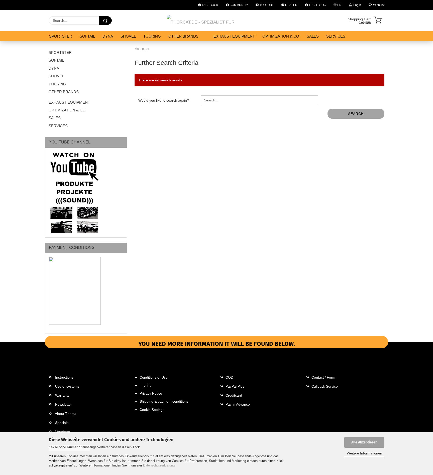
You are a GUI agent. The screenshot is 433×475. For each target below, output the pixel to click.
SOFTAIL (87, 36)
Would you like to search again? (163, 100)
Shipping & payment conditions (164, 401)
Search (356, 114)
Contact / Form (322, 377)
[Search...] (105, 20)
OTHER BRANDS (183, 36)
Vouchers (62, 432)
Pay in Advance (237, 404)
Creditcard (233, 395)
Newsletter (63, 404)
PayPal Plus (234, 386)
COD (229, 377)
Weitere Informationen (364, 453)
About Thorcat (65, 414)
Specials (61, 423)
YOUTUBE (266, 5)
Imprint (145, 385)
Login (356, 5)
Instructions (63, 377)
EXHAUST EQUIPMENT (234, 36)
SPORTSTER (60, 36)
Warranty (61, 395)
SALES (313, 36)
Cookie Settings (152, 410)
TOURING (152, 36)
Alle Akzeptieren (364, 442)
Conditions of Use (154, 377)
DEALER (290, 5)
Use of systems (66, 386)
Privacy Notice (151, 393)
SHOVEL (128, 36)
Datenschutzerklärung (159, 465)
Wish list (378, 5)
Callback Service (324, 386)
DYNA (107, 36)
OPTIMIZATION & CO (280, 36)
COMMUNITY (238, 5)
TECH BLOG (317, 5)
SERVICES (335, 36)
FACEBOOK (209, 5)
